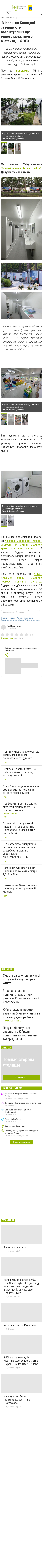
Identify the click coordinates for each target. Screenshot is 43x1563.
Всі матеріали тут (21, 1077)
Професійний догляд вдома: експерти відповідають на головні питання (20, 807)
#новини (20, 618)
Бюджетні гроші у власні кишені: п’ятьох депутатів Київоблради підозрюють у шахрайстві (19, 828)
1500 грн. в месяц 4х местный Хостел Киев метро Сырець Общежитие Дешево (21, 1361)
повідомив (22, 70)
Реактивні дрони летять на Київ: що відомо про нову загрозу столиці (19, 772)
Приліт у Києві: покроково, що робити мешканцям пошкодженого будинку (21, 755)
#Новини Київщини (8, 618)
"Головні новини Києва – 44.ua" (21, 168)
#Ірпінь (21, 620)
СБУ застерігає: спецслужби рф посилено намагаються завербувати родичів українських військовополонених (20, 850)
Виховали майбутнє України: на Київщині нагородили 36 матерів (20, 888)
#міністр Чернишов (32, 620)
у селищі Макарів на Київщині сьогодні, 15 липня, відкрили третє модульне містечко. (21, 544)
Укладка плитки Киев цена (20, 1325)
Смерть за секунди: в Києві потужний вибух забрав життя (21, 979)
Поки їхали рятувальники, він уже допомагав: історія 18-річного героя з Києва (21, 789)
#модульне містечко (9, 620)
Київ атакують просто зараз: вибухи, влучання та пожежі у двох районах (21, 1013)
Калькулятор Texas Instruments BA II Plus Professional (17, 1400)
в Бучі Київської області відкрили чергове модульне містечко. (21, 577)
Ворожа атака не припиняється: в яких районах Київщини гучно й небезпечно (21, 996)
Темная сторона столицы (18, 1062)
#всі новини (28, 618)
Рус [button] (8, 13)
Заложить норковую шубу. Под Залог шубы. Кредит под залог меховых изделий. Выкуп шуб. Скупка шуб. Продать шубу (21, 1286)
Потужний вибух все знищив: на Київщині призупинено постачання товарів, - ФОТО (20, 1033)
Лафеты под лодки (15, 1247)
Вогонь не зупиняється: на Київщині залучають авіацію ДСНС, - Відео (20, 871)
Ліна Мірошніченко (14, 626)
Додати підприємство (21, 1142)
